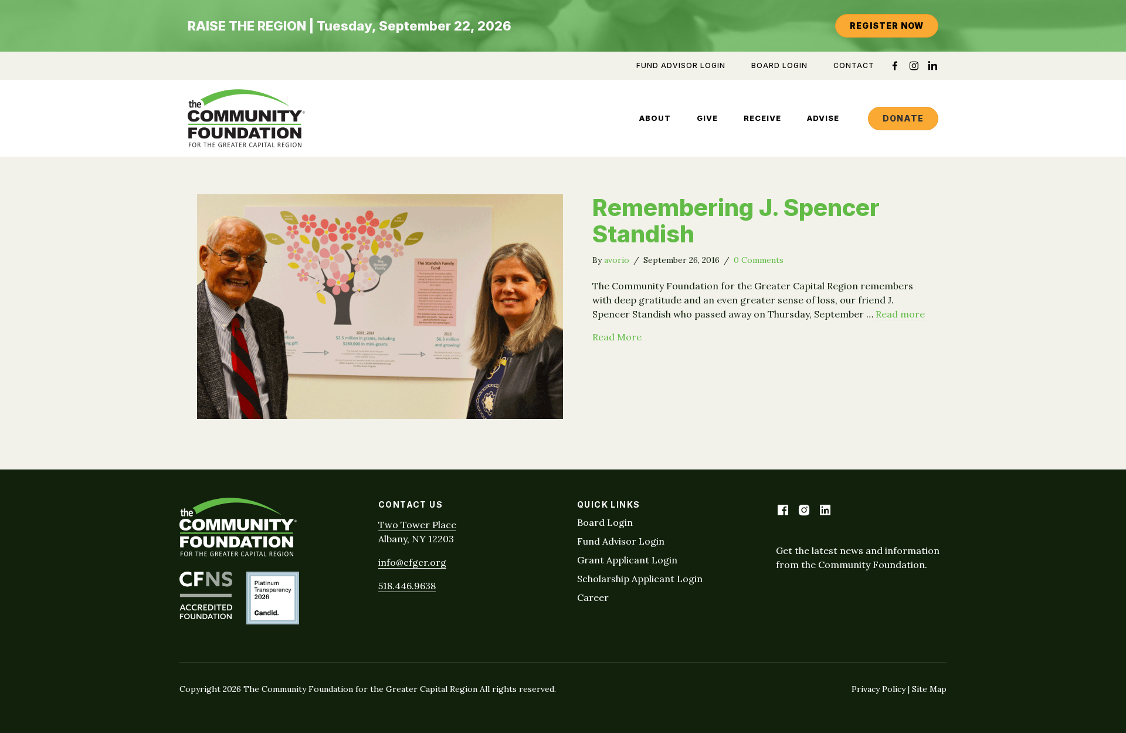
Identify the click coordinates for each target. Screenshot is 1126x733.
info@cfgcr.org (412, 562)
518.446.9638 (407, 586)
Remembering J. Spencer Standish (736, 220)
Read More (617, 336)
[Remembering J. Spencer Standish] (380, 415)
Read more (900, 314)
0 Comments (759, 260)
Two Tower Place (417, 525)
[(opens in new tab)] (205, 615)
